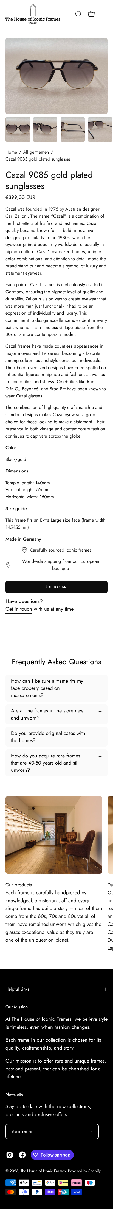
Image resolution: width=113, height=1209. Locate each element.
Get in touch (18, 609)
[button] (78, 14)
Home (11, 152)
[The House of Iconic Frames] (32, 14)
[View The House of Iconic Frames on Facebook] (22, 1155)
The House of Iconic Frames (43, 1171)
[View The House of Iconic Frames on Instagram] (9, 1155)
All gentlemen (36, 152)
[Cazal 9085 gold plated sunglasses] (17, 129)
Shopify (94, 1171)
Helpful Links (17, 989)
